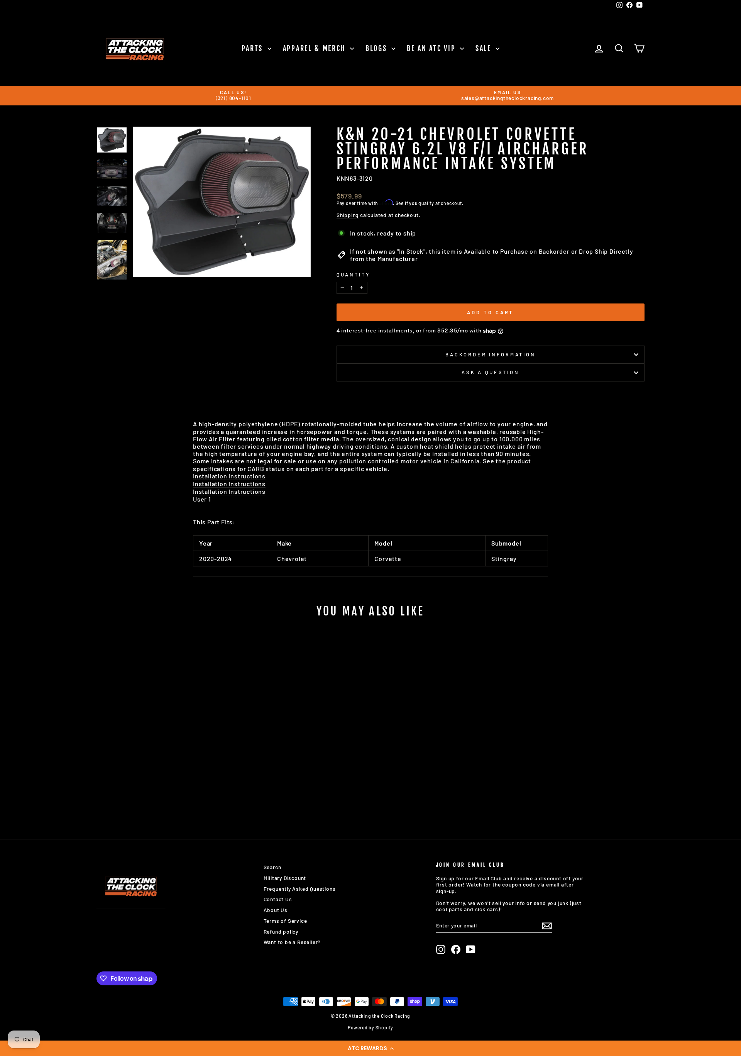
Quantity (353, 275)
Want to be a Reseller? (292, 942)
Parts (254, 48)
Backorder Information (490, 354)
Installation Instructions (229, 476)
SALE (484, 48)
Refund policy (281, 931)
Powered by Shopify (370, 1027)
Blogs (377, 48)
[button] (370, 1048)
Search (272, 867)
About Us (276, 910)
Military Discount (285, 878)
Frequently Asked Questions (300, 888)
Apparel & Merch (315, 48)
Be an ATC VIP (432, 48)
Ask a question (490, 372)
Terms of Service (285, 920)
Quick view (162, 758)
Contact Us (278, 899)
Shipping (348, 215)
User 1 (202, 499)
